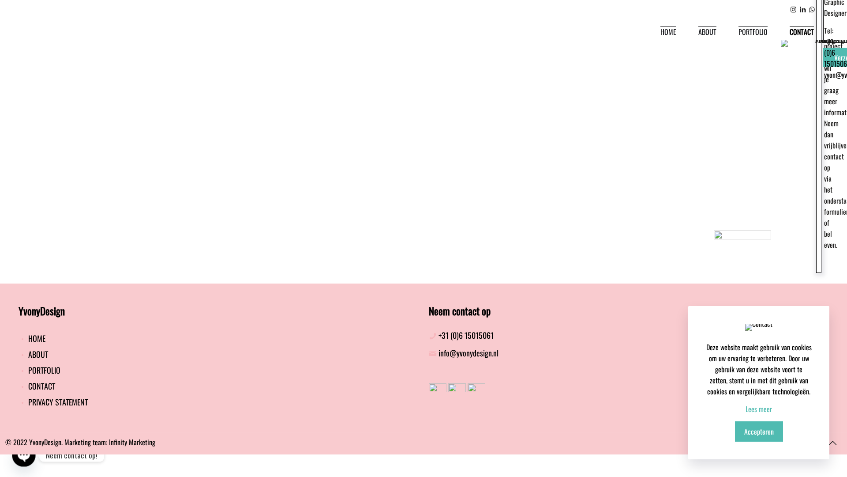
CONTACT (40, 386)
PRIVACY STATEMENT (57, 402)
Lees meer (759, 409)
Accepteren (759, 431)
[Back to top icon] (832, 442)
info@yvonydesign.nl (468, 353)
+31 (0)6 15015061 (466, 335)
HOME (35, 338)
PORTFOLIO (43, 370)
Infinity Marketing (132, 442)
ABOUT (37, 354)
